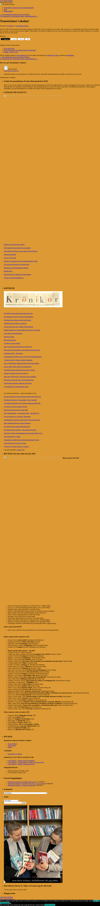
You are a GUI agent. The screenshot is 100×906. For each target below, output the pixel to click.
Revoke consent (49, 905)
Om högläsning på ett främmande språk (16, 386)
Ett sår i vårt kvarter (10, 258)
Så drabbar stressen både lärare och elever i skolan (19, 370)
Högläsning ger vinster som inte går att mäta (17, 320)
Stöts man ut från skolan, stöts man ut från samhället (20, 376)
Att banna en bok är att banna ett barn (15, 406)
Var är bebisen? (12, 744)
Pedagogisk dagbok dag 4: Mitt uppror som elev (22, 782)
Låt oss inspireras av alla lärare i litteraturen (17, 416)
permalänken (70, 55)
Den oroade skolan (10, 340)
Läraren (19, 450)
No (98, 901)
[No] (10, 903)
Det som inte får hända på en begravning (17, 264)
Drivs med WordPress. (7, 899)
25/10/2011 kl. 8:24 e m (11, 71)
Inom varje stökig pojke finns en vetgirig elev (18, 347)
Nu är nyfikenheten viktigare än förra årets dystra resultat (21, 363)
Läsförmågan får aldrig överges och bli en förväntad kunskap (23, 357)
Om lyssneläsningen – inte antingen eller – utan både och (21, 413)
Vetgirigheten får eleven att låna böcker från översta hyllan (22, 420)
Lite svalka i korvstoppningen (13, 333)
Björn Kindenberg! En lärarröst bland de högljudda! (20, 50)
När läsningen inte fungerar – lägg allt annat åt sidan (20, 430)
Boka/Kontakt (8, 11)
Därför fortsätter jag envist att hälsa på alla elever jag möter (22, 330)
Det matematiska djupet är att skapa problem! (15, 14)
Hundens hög (8, 271)
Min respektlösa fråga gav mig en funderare (17, 423)
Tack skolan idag (9, 48)
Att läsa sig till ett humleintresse (14, 278)
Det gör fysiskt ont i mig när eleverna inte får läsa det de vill (22, 396)
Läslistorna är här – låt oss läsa (13, 353)
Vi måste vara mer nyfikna (12, 343)
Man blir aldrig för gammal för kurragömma (17, 274)
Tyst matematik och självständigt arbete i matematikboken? (19, 16)
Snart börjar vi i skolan (15, 754)
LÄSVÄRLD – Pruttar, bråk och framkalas (21, 760)
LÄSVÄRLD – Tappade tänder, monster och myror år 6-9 (26, 762)
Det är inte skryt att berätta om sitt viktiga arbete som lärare (22, 350)
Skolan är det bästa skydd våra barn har (16, 373)
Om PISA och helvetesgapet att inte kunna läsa (18, 313)
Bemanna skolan (9, 337)
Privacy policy (5, 903)
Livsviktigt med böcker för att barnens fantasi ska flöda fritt (22, 403)
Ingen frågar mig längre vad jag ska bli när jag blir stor (21, 251)
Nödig (10, 747)
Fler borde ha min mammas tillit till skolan (17, 426)
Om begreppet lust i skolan (12, 436)
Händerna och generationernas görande (16, 268)
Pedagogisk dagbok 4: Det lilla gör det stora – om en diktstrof (27, 783)
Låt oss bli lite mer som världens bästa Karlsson (18, 327)
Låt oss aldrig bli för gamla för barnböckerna (18, 367)
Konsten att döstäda (10, 254)
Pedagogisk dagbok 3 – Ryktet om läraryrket (21, 785)
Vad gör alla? (12, 745)
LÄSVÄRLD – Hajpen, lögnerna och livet (21, 764)
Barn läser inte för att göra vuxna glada (16, 410)
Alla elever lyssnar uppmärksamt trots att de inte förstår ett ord (23, 433)
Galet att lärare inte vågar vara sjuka (15, 443)
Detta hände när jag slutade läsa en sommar (17, 248)
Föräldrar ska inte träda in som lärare (15, 323)
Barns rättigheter (22, 55)
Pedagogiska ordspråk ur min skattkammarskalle (19, 8)
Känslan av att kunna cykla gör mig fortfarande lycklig (21, 261)
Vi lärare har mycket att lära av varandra (16, 446)
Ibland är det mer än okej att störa (14, 244)
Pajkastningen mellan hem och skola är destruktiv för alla (21, 440)
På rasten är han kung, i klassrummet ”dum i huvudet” (20, 400)
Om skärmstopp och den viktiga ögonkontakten (18, 317)
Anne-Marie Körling (6, 1)
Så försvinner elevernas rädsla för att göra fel (18, 383)
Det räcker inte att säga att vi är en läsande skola (19, 380)
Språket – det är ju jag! (11, 52)
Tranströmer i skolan (52, 55)
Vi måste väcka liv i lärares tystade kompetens (18, 360)
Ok (95, 901)
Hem (5, 9)
